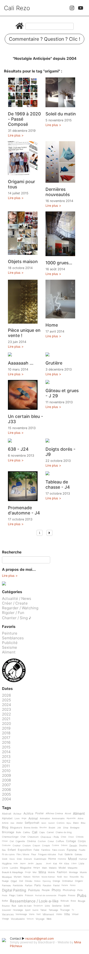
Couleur (17, 846)
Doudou (83, 846)
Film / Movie (23, 854)
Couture (26, 846)
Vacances (8, 914)
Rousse (6, 906)
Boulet (52, 828)
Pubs (81, 895)
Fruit (60, 854)
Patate (65, 885)
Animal (33, 818)
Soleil (66, 906)
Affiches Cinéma (54, 814)
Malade (53, 868)
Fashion (62, 872)
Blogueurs (16, 827)
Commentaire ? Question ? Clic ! (44, 39)
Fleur (33, 854)
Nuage (5, 881)
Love (17, 818)
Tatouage (53, 910)
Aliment (9, 652)
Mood (72, 858)
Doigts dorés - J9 (60, 451)
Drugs (28, 872)
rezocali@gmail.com (39, 938)
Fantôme (45, 850)
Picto (80, 890)
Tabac (43, 910)
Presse (71, 895)
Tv (73, 910)
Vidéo (59, 914)
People (46, 890)
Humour (83, 859)
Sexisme (9, 647)
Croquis (46, 846)
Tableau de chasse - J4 (57, 484)
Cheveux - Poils (50, 837)
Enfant (12, 850)
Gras (19, 859)
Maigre (36, 868)
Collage (71, 841)
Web (48, 919)
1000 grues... (58, 262)
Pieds (4, 895)
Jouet (48, 863)
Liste (81, 863)
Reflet (5, 901)
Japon (23, 863)
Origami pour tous (21, 184)
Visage (5, 919)
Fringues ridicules (47, 854)
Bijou (69, 823)
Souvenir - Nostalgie (12, 910)
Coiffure (60, 841)
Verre (31, 914)
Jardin (31, 863)
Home (51, 325)
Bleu (83, 823)
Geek (4, 859)
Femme (72, 850)
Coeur (51, 841)
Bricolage (8, 832)
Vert (38, 914)
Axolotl (51, 823)
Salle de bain (25, 906)
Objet (14, 881)
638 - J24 (18, 449)
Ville (67, 914)
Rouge (81, 901)
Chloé (5, 841)
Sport (27, 910)
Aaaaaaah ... (20, 363)
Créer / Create (15, 603)
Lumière (14, 868)
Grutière (53, 363)
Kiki (60, 863)
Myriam (18, 877)
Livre (5, 868)
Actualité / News (16, 598)
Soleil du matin (60, 113)
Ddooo (64, 845)
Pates (72, 885)
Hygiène (7, 863)
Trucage (65, 910)
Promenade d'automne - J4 (24, 510)
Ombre (37, 881)
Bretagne (74, 828)
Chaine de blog (63, 832)
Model (62, 868)
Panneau (6, 885)
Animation (45, 818)
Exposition (25, 850)
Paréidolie (18, 885)
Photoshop (69, 890)
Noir (66, 877)
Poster (39, 813)
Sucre (35, 910)
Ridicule (65, 901)
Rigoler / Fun (13, 612)
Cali (34, 832)
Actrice (28, 813)
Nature (26, 877)
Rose (73, 901)
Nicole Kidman (48, 877)
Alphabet (7, 818)
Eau (4, 850)
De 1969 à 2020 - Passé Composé (24, 119)
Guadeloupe (40, 859)
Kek (55, 864)
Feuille (82, 850)
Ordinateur (67, 881)
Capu (42, 832)
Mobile (51, 872)
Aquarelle (71, 818)
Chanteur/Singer (10, 837)
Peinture (9, 633)
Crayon (36, 846)
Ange (24, 818)
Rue (14, 906)
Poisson (29, 895)
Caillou (26, 832)
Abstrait (6, 814)
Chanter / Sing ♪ (16, 617)
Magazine (25, 868)
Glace (12, 859)
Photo (56, 890)
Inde (16, 863)
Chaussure (33, 837)
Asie (12, 823)
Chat (23, 837)
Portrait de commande (45, 895)
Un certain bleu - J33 (25, 419)
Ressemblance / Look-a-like (34, 901)
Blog (5, 827)
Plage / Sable (16, 895)
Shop (65, 828)
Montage (73, 872)
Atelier (19, 823)
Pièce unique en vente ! (24, 333)
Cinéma (31, 841)
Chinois (80, 837)
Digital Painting (14, 890)
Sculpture (38, 906)
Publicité (10, 642)
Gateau (78, 854)
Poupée (62, 895)
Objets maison (23, 261)
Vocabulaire (18, 919)
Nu (82, 877)
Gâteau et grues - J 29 (62, 393)
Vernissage (21, 914)
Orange (56, 881)
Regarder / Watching (20, 608)
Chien (71, 837)
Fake (36, 850)
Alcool (68, 814)
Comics (61, 823)
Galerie (69, 854)
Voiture (30, 919)
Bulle (18, 832)
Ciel (12, 841)
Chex (63, 837)
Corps (82, 841)
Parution (47, 885)
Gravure (28, 859)
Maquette (72, 868)
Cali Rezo (17, 8)
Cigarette (20, 841)
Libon (74, 863)
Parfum (28, 885)
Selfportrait (32, 823)
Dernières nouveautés (57, 192)
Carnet (50, 832)
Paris (37, 885)
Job (59, 828)
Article (5, 823)
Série (47, 906)
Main (44, 868)
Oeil (21, 881)
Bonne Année (31, 828)
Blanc (76, 823)
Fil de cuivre (8, 854)
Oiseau (28, 881)
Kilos (66, 864)
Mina (42, 872)
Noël (59, 877)
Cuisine (55, 845)
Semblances (13, 638)
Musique (7, 877)
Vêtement (48, 914)
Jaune (39, 864)
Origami (79, 881)
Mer (35, 872)
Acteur (17, 814)
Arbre (80, 818)
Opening (47, 881)
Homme (62, 859)
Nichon (36, 877)
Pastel (56, 885)
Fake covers (58, 850)
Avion (43, 823)
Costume (6, 845)
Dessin (73, 846)
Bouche (43, 827)
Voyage (40, 919)
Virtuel (75, 914)
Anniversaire (58, 818)
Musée (83, 872)
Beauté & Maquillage (12, 872)
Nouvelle (74, 877)
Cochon (42, 841)
